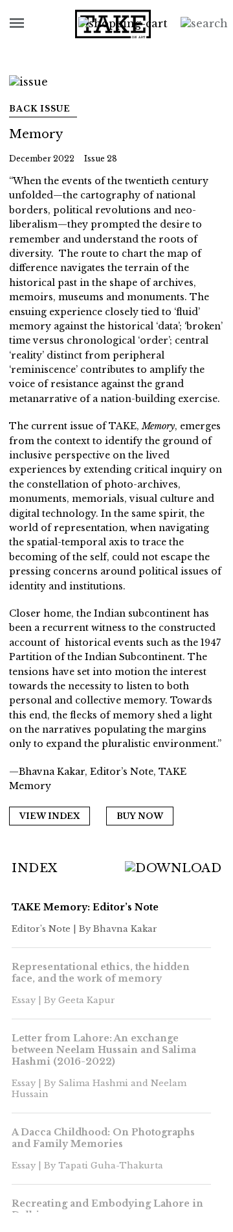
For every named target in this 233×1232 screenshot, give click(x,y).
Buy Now (139, 816)
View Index (49, 816)
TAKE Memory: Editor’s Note (85, 907)
